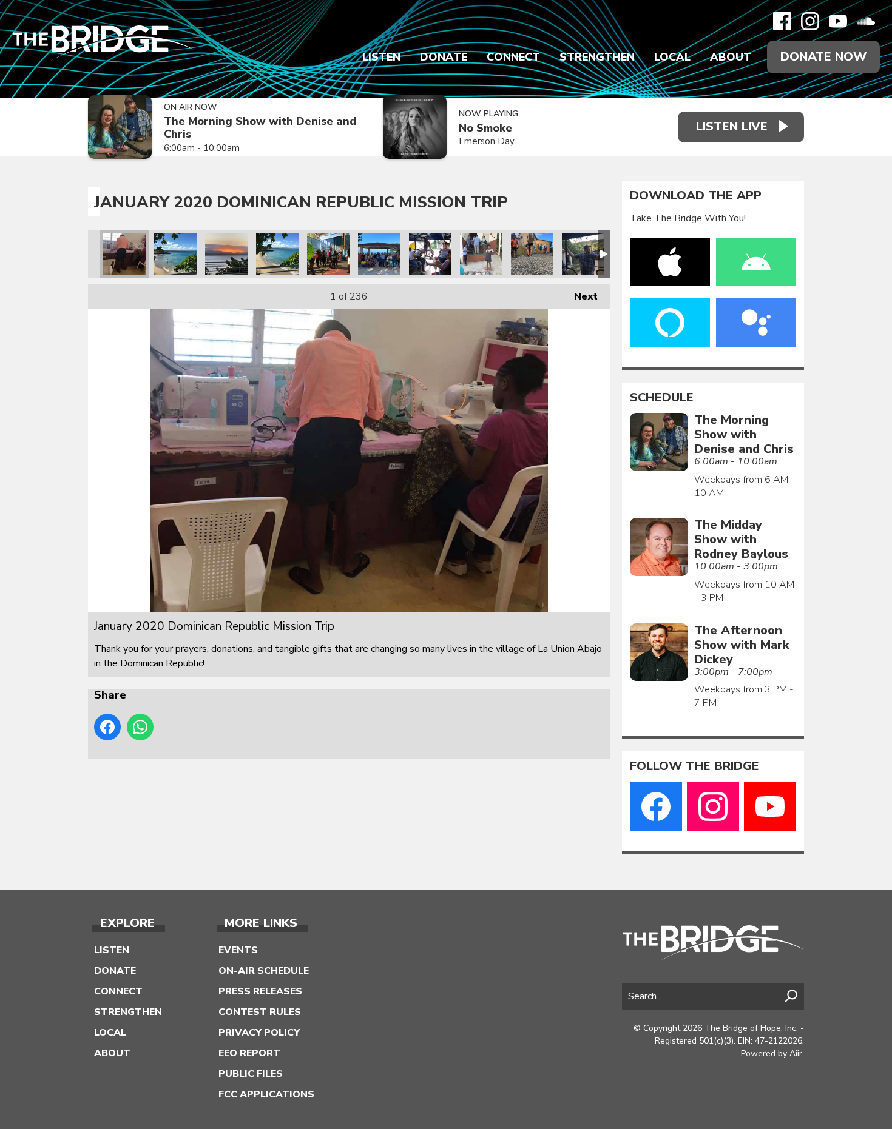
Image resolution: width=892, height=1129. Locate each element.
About (730, 57)
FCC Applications (266, 1094)
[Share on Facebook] (107, 727)
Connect (513, 57)
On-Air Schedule (263, 970)
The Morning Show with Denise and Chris (260, 127)
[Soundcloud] (866, 21)
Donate (443, 57)
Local (672, 57)
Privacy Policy (259, 1032)
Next (580, 296)
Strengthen (597, 57)
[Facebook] (782, 21)
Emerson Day (487, 141)
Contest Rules (259, 1012)
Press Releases (260, 991)
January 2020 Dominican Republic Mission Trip (124, 254)
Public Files (250, 1073)
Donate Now (823, 57)
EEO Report (249, 1053)
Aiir (795, 1053)
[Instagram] (810, 21)
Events (238, 950)
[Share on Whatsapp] (140, 727)
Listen (381, 57)
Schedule (662, 398)
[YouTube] (838, 21)
